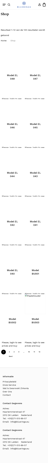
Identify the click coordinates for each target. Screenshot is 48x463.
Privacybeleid (9, 381)
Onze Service (9, 385)
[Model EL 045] (35, 109)
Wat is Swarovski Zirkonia (16, 388)
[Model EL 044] (12, 158)
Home (4, 40)
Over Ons (7, 391)
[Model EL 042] (12, 206)
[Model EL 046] (12, 109)
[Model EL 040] (12, 255)
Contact (7, 395)
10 (29, 352)
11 (34, 352)
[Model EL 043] (35, 158)
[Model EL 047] (35, 60)
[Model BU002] (12, 304)
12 (39, 352)
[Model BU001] (35, 255)
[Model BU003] (35, 304)
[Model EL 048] (12, 60)
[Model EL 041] (35, 206)
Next (11, 356)
